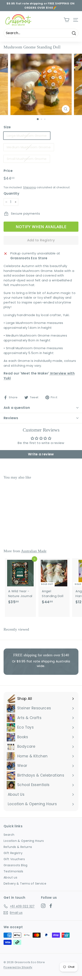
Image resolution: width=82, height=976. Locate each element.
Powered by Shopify (18, 967)
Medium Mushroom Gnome (29, 147)
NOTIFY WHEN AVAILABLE (41, 226)
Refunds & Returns (18, 847)
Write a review (41, 454)
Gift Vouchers (14, 859)
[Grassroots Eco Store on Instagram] (43, 905)
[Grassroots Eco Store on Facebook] (51, 905)
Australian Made (33, 551)
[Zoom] (65, 109)
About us (10, 877)
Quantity (11, 193)
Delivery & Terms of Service (25, 883)
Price (8, 170)
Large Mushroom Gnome (27, 135)
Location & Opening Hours (24, 841)
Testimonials (13, 871)
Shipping (29, 187)
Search (9, 835)
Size (7, 127)
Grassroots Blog (16, 865)
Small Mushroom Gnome (27, 158)
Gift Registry (13, 853)
